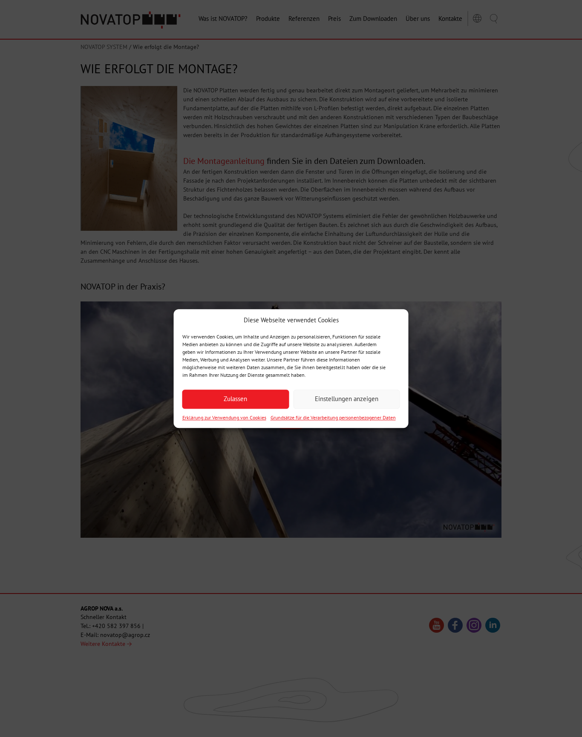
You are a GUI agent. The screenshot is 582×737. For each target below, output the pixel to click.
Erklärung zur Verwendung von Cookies (224, 417)
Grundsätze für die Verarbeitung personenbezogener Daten (333, 417)
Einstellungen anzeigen (346, 399)
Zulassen (235, 399)
